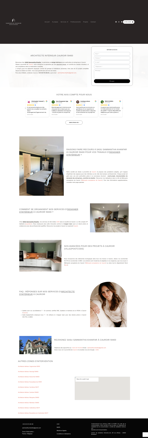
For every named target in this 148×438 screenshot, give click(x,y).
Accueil (47, 22)
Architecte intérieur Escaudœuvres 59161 (30, 382)
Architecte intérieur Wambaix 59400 (28, 402)
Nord (66, 265)
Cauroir (31, 64)
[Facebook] (121, 22)
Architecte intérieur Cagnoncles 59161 (29, 366)
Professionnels (76, 22)
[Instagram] (119, 22)
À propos (55, 22)
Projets (85, 22)
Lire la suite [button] (30, 114)
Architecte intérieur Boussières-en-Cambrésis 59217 (33, 413)
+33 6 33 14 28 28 (77, 347)
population (29, 224)
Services (64, 22)
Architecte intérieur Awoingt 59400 (28, 371)
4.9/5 (58, 222)
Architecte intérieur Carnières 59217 (28, 387)
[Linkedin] (116, 22)
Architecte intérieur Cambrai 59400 (28, 392)
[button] (122, 108)
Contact (93, 22)
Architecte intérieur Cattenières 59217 (29, 408)
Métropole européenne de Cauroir (92, 180)
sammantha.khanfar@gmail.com (67, 73)
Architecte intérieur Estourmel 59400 (29, 376)
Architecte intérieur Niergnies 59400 (28, 397)
